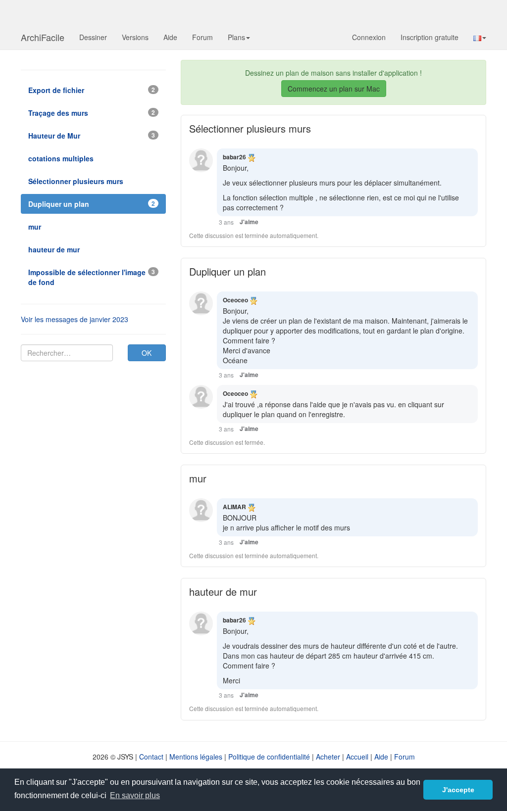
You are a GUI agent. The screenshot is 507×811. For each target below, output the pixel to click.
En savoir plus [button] (135, 795)
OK (147, 353)
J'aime (249, 222)
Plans (236, 37)
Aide (170, 37)
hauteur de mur (223, 591)
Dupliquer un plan (227, 271)
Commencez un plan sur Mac (334, 89)
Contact (151, 757)
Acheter (328, 757)
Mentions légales (195, 757)
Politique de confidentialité (269, 757)
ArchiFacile (42, 37)
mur (197, 478)
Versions (135, 37)
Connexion (369, 37)
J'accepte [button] (458, 790)
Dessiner (93, 37)
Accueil (357, 757)
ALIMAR (234, 506)
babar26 (234, 156)
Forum (202, 37)
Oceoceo (235, 299)
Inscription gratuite (429, 37)
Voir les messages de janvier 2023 (74, 319)
